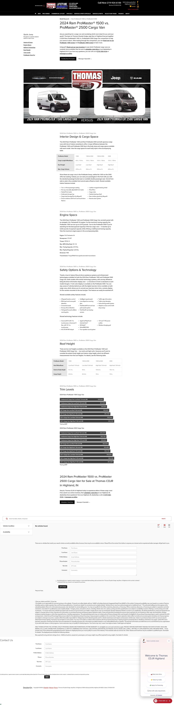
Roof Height (27, 50)
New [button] (39, 13)
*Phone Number (63, 561)
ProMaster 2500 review (85, 43)
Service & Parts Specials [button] (82, 13)
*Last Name (64, 552)
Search (163, 518)
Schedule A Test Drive (67, 502)
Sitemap (51, 687)
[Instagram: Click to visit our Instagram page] (138, 7)
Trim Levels (27, 52)
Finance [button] (121, 13)
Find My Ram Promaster (68, 58)
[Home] (35, 14)
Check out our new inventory (76, 47)
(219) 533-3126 (102, 51)
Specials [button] (69, 13)
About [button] (127, 13)
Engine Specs (27, 45)
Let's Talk (63, 587)
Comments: (64, 570)
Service (111, 5)
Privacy (56, 687)
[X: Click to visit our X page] (138, 4)
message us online (66, 53)
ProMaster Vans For (29, 55)
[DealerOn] (27, 687)
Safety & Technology (29, 47)
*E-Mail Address (63, 557)
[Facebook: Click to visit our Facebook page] (137, 2)
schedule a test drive (92, 49)
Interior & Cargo (28, 42)
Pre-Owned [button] (46, 13)
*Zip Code (64, 565)
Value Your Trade (111, 13)
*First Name (64, 548)
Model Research (64, 19)
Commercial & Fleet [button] (58, 13)
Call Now (102, 3)
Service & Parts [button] (98, 13)
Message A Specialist (85, 58)
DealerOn (46, 687)
